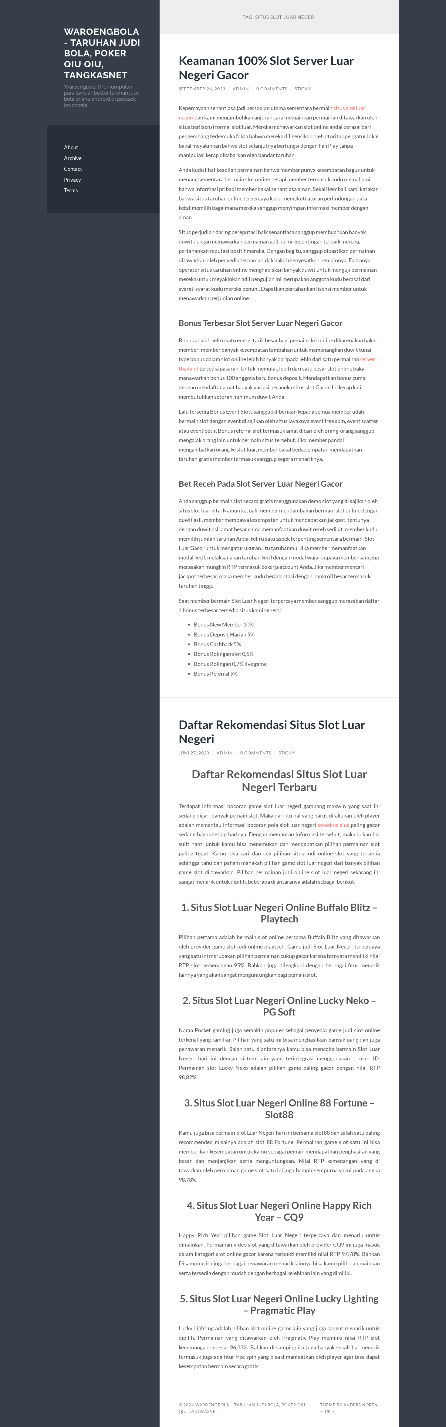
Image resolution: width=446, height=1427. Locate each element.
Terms (71, 190)
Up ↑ (330, 1411)
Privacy (72, 179)
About (71, 147)
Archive (73, 158)
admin (241, 88)
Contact (73, 169)
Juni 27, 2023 (194, 752)
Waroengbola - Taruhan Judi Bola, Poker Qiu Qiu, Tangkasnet (102, 53)
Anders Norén (360, 1404)
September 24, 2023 (202, 88)
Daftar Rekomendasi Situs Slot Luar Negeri (272, 731)
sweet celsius (334, 824)
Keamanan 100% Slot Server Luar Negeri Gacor (266, 67)
